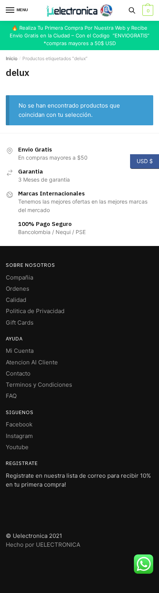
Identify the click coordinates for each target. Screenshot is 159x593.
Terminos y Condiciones (39, 384)
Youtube (17, 447)
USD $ (141, 160)
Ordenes (17, 288)
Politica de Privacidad (35, 311)
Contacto (18, 373)
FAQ (11, 395)
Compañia (19, 277)
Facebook (19, 424)
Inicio (11, 58)
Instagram (19, 436)
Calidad (16, 299)
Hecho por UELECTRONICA (43, 544)
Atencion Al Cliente (32, 362)
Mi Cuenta (20, 350)
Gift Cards (20, 322)
